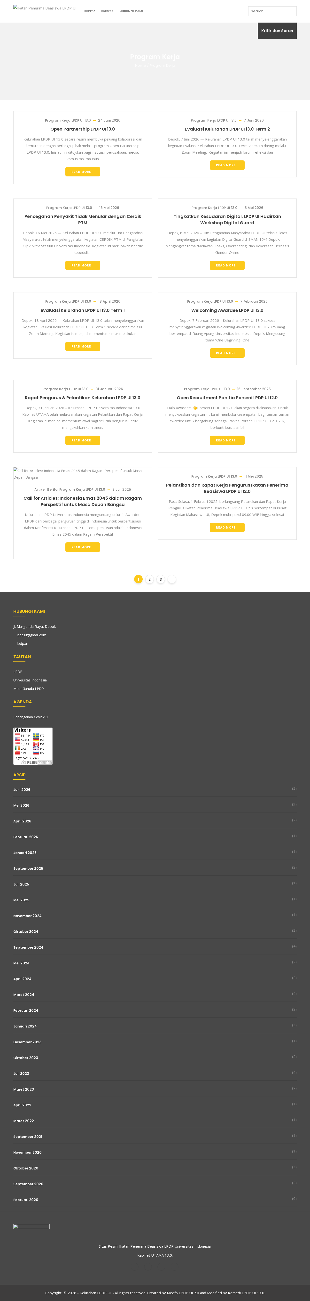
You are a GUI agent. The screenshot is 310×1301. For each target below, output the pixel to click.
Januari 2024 (25, 1026)
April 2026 (22, 821)
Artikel (40, 489)
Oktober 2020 (25, 1168)
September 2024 (28, 947)
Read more (81, 172)
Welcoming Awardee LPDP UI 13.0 (227, 310)
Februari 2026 (25, 837)
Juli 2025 (21, 884)
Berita (89, 11)
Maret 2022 (23, 1121)
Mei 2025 (21, 900)
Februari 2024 (25, 1010)
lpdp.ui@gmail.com (31, 635)
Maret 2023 (23, 1089)
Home (140, 65)
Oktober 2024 (25, 931)
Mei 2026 (21, 805)
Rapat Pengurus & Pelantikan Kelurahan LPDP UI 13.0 (82, 398)
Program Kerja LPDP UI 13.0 (68, 120)
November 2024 (27, 915)
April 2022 (22, 1105)
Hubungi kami (131, 11)
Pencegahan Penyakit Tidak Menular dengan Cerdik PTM (82, 219)
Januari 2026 (25, 852)
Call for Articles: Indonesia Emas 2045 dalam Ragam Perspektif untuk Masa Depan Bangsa (82, 501)
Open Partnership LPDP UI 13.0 (82, 129)
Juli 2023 (21, 1073)
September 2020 (28, 1184)
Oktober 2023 (25, 1057)
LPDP (17, 671)
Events (107, 11)
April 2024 (22, 979)
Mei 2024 (21, 963)
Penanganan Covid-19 (30, 717)
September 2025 (28, 868)
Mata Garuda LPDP (28, 688)
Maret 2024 (23, 994)
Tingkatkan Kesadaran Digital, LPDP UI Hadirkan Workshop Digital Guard (227, 219)
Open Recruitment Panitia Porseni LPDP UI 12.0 (227, 398)
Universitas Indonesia (30, 680)
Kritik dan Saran (277, 30)
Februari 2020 (25, 1199)
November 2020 (27, 1152)
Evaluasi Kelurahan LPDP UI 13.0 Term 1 (83, 310)
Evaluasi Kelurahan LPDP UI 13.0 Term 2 (227, 129)
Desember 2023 (27, 1042)
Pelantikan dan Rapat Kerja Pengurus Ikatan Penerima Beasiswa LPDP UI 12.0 (227, 488)
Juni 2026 (21, 789)
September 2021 (27, 1136)
